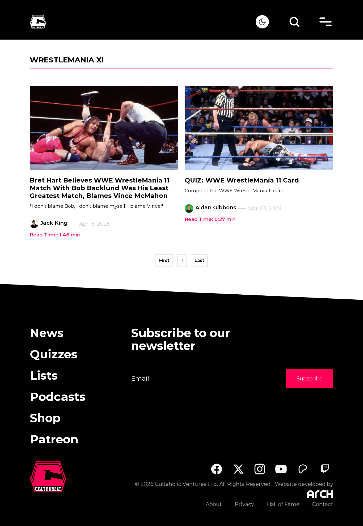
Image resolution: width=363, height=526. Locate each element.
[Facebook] (216, 469)
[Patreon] (302, 469)
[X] (238, 469)
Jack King (53, 223)
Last (199, 260)
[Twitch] (324, 469)
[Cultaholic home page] (143, 22)
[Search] (294, 21)
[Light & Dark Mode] (262, 21)
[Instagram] (259, 468)
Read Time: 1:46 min (55, 234)
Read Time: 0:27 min (210, 219)
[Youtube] (281, 469)
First (164, 260)
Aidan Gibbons (215, 207)
